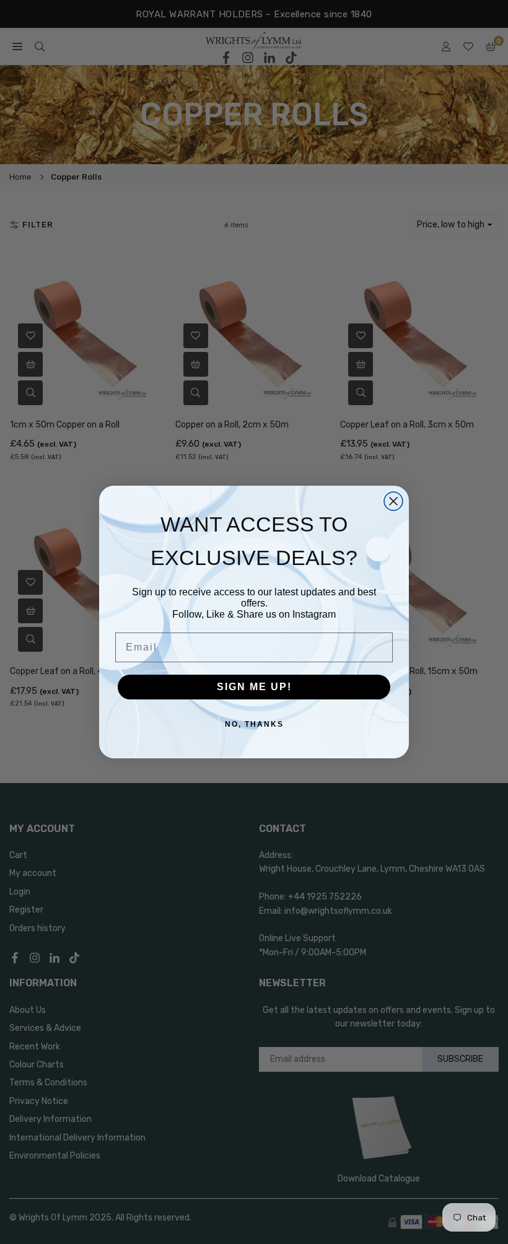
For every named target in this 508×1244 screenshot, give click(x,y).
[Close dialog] (393, 501)
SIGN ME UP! (254, 686)
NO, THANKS (254, 724)
